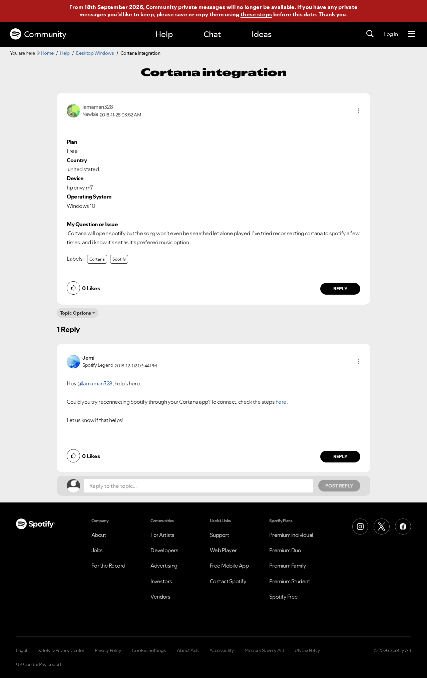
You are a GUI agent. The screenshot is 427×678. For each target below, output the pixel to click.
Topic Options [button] (75, 313)
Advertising (163, 565)
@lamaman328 (94, 383)
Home (47, 53)
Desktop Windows (95, 53)
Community (45, 34)
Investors (161, 581)
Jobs (97, 550)
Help (164, 34)
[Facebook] (403, 527)
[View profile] (73, 110)
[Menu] (411, 34)
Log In (391, 34)
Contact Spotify (228, 581)
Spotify (119, 259)
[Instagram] (360, 527)
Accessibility (221, 650)
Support (219, 535)
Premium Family (287, 565)
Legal (21, 650)
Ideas (262, 34)
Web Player (223, 550)
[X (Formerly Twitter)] (382, 527)
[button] (359, 111)
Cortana (97, 259)
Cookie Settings (149, 650)
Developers (164, 550)
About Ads (188, 650)
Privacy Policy (108, 650)
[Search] (370, 34)
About (98, 535)
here (281, 401)
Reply (340, 288)
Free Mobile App (229, 565)
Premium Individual (291, 535)
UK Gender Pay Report (38, 664)
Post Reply (339, 485)
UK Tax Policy (307, 650)
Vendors (160, 596)
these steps (256, 14)
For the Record (108, 565)
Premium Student (289, 581)
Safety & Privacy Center (61, 650)
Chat (212, 34)
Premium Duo (285, 550)
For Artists (162, 535)
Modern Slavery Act (264, 650)
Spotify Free (283, 596)
